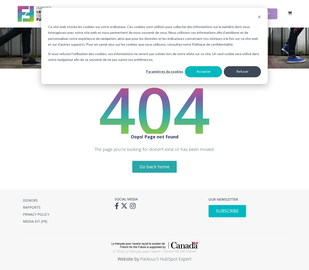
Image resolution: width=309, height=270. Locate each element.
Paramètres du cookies (164, 71)
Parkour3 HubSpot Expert (165, 259)
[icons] (118, 207)
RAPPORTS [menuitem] (32, 207)
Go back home (154, 167)
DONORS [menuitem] (30, 200)
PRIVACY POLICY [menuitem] (36, 214)
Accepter (204, 71)
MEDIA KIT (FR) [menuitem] (35, 221)
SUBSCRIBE (227, 211)
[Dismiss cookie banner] (259, 17)
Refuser (242, 71)
